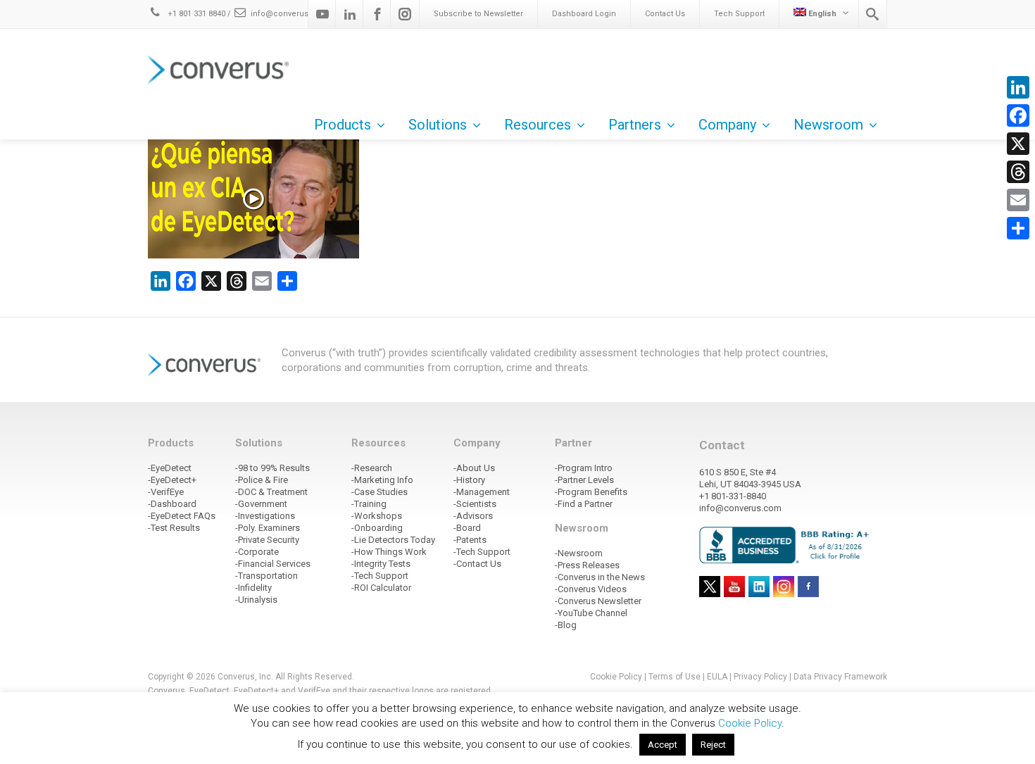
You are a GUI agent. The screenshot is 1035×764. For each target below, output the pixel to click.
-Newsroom (579, 553)
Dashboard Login (584, 13)
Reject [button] (713, 744)
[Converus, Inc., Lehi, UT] (786, 544)
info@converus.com (289, 13)
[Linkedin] (350, 14)
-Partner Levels (584, 480)
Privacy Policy (760, 677)
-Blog (566, 625)
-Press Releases (587, 565)
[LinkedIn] (1018, 87)
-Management (481, 492)
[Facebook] (377, 14)
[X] (1018, 144)
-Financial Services (272, 563)
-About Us (474, 468)
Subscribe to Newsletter (478, 13)
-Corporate (257, 551)
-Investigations (265, 516)
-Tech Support (379, 575)
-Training (369, 504)
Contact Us (665, 13)
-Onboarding (377, 527)
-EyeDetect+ (172, 480)
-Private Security (267, 539)
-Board (467, 527)
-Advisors (473, 516)
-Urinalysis (256, 599)
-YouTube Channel (591, 613)
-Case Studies (379, 492)
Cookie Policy (616, 677)
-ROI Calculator (381, 587)
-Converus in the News (600, 577)
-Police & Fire (261, 480)
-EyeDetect (170, 468)
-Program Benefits (591, 492)
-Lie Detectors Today (393, 539)
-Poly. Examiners (267, 527)
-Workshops (376, 516)
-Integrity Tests (380, 563)
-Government (261, 504)
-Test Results (174, 527)
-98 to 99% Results (272, 468)
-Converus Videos (591, 589)
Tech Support (739, 13)
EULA (717, 677)
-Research (371, 468)
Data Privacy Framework (840, 677)
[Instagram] (405, 14)
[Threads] (1018, 172)
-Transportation (266, 575)
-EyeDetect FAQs (181, 516)
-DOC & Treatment (271, 492)
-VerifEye (166, 492)
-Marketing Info (382, 480)
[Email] (1018, 200)
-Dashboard (172, 504)
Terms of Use (674, 677)
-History (469, 480)
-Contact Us (477, 563)
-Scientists (474, 504)
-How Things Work (389, 551)
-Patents (470, 539)
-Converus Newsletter (598, 601)
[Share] (1018, 228)
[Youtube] (322, 14)
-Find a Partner (584, 504)
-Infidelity (253, 587)
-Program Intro (584, 468)
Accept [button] (662, 744)
